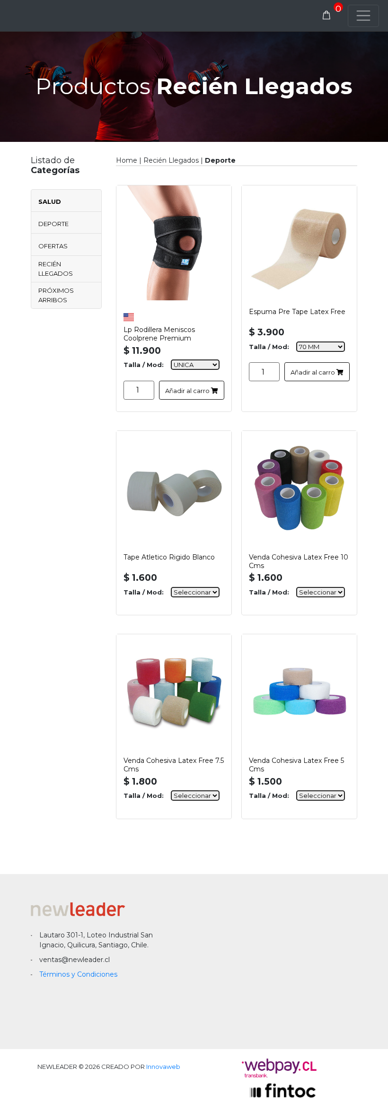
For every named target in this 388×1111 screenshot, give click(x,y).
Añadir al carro (188, 390)
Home (126, 160)
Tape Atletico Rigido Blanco (169, 557)
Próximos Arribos (56, 295)
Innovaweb (163, 1066)
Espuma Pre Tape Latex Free (297, 311)
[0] (326, 16)
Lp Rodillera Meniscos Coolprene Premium (159, 332)
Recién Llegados (55, 268)
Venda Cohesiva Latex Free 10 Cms (298, 560)
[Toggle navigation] (363, 16)
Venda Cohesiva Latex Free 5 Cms (296, 763)
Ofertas (53, 246)
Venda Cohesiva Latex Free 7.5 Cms (173, 763)
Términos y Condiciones (78, 974)
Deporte (53, 223)
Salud (49, 201)
